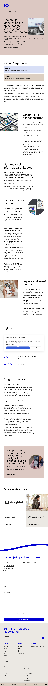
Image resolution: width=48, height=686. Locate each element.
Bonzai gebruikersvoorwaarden (30, 678)
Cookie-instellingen (36, 347)
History (5, 671)
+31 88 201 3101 (10, 568)
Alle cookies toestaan (12, 347)
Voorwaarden (26, 668)
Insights (5, 651)
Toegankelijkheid (27, 661)
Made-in (14, 11)
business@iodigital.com (11, 571)
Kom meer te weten (10, 344)
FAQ (4, 666)
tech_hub (5, 668)
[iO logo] (6, 5)
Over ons (5, 653)
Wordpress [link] (42, 36)
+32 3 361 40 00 (10, 565)
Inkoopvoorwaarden (28, 673)
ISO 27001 (5, 673)
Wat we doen (6, 646)
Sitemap (5, 664)
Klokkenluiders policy (28, 675)
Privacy (25, 666)
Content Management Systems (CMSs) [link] (36, 38)
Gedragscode (27, 680)
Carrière (5, 648)
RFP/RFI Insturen (7, 675)
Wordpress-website (33, 87)
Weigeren (24, 347)
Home (5, 11)
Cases (9, 11)
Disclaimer (26, 671)
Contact (5, 655)
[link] (15, 510)
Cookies (25, 664)
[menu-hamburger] (46, 684)
